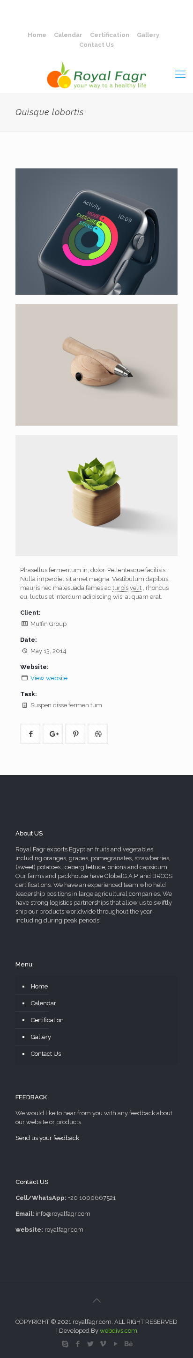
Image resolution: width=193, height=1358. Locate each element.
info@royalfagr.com (101, 17)
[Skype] (65, 1344)
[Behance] (128, 1344)
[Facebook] (77, 1344)
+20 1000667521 (66, 7)
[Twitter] (90, 1344)
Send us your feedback (47, 1137)
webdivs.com (118, 1330)
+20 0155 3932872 (130, 7)
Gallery (148, 34)
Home (37, 34)
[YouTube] (115, 1344)
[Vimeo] (103, 1344)
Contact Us (96, 44)
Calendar (68, 34)
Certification (109, 34)
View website (48, 678)
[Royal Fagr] (96, 74)
